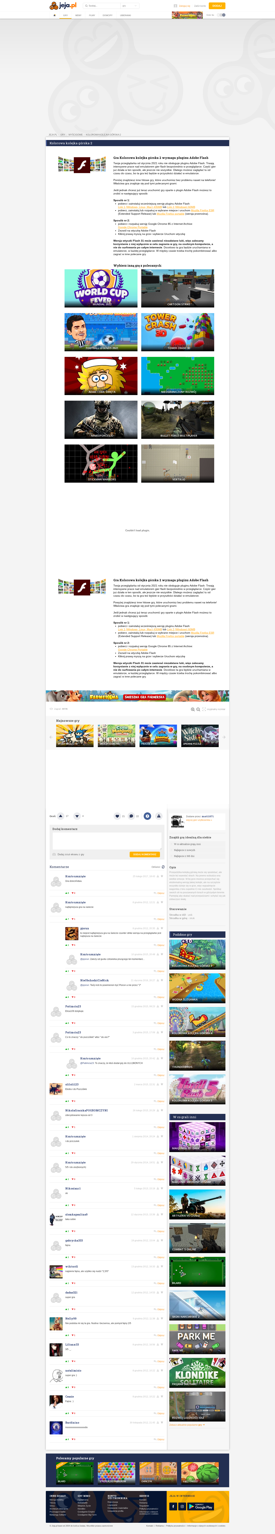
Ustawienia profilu (115, 1511)
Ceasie (69, 1396)
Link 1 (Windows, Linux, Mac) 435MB (140, 206)
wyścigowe (75, 135)
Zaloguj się (184, 6)
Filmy (92, 15)
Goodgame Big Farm (87, 1515)
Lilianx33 (72, 1344)
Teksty (53, 1503)
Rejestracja (113, 1502)
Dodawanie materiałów (118, 1508)
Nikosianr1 (73, 1188)
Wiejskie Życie (84, 1506)
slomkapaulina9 (76, 1214)
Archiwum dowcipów (59, 1509)
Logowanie (112, 1505)
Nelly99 (71, 1318)
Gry (65, 15)
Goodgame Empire (86, 1512)
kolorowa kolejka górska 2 (103, 135)
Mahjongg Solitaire (58, 1515)
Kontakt (142, 1500)
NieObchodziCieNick (94, 980)
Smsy (52, 1506)
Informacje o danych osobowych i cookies (148, 1513)
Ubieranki (125, 15)
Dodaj (217, 5)
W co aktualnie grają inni (187, 844)
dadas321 (71, 1292)
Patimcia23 (73, 1006)
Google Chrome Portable (133, 227)
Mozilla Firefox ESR (202, 210)
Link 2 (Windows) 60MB (181, 206)
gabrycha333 (74, 1240)
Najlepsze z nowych (184, 850)
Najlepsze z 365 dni (184, 855)
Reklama (143, 1503)
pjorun (84, 928)
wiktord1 (71, 1266)
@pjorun (84, 959)
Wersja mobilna (56, 1500)
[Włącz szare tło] (221, 15)
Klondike (81, 1509)
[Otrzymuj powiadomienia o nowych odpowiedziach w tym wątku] (162, 902)
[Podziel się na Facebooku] (147, 816)
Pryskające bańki (57, 1512)
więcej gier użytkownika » (199, 820)
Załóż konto (200, 6)
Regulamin (144, 1506)
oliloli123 (71, 1084)
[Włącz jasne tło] (218, 15)
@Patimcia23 (87, 1063)
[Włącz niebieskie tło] (223, 15)
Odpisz (160, 893)
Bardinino (72, 1422)
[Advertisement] (137, 48)
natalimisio (73, 1370)
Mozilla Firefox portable (170, 213)
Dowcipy (107, 15)
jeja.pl (53, 135)
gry (62, 135)
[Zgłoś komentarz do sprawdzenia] (158, 876)
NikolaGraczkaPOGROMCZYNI (86, 1110)
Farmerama (83, 1500)
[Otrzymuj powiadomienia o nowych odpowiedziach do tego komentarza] (162, 876)
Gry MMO (84, 1495)
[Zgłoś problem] (158, 816)
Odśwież (156, 867)
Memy (78, 15)
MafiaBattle (83, 1503)
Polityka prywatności (148, 1509)
